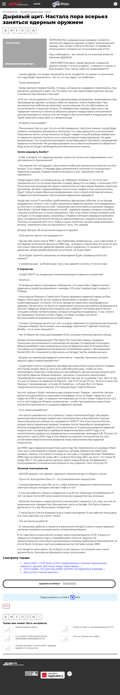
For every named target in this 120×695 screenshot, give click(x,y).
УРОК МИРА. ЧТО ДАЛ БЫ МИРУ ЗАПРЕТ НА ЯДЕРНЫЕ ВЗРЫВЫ (63, 569)
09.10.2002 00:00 (10, 12)
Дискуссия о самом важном (41, 572)
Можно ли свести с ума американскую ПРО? (93, 627)
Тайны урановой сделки (26, 627)
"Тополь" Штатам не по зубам (86, 636)
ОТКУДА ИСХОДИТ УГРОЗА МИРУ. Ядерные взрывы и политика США (35, 647)
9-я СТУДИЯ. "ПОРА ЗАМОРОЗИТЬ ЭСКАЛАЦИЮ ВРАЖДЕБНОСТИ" (31, 637)
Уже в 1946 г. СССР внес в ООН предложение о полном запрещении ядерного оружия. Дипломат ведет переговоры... (63, 565)
